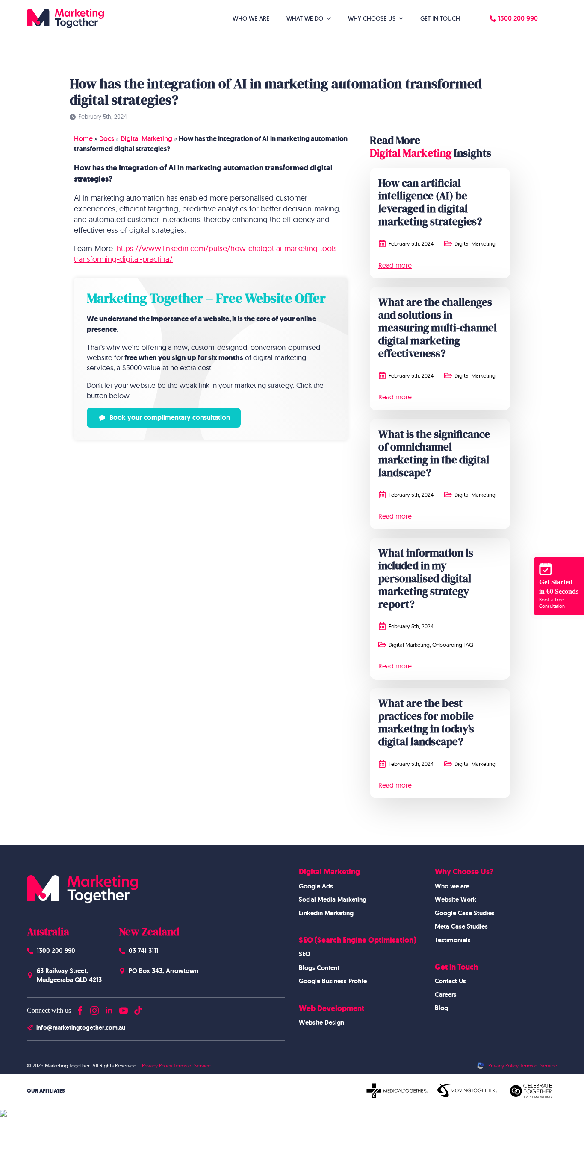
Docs (106, 138)
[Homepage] (65, 18)
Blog (441, 1008)
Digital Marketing (146, 138)
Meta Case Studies (461, 926)
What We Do (304, 18)
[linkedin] (109, 1008)
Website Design (321, 1022)
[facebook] (80, 1008)
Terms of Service (192, 1065)
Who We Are (251, 18)
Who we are (452, 886)
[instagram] (94, 1008)
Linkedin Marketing (326, 913)
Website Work (455, 899)
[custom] (138, 1008)
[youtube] (123, 1008)
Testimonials (453, 940)
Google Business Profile (333, 981)
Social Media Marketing (332, 899)
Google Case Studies (465, 913)
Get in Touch (440, 18)
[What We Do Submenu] (331, 18)
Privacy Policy (157, 1065)
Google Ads (316, 886)
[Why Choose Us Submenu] (403, 18)
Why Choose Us (371, 18)
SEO (304, 954)
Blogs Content (319, 968)
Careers (446, 994)
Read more (395, 265)
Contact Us (450, 981)
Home (83, 138)
